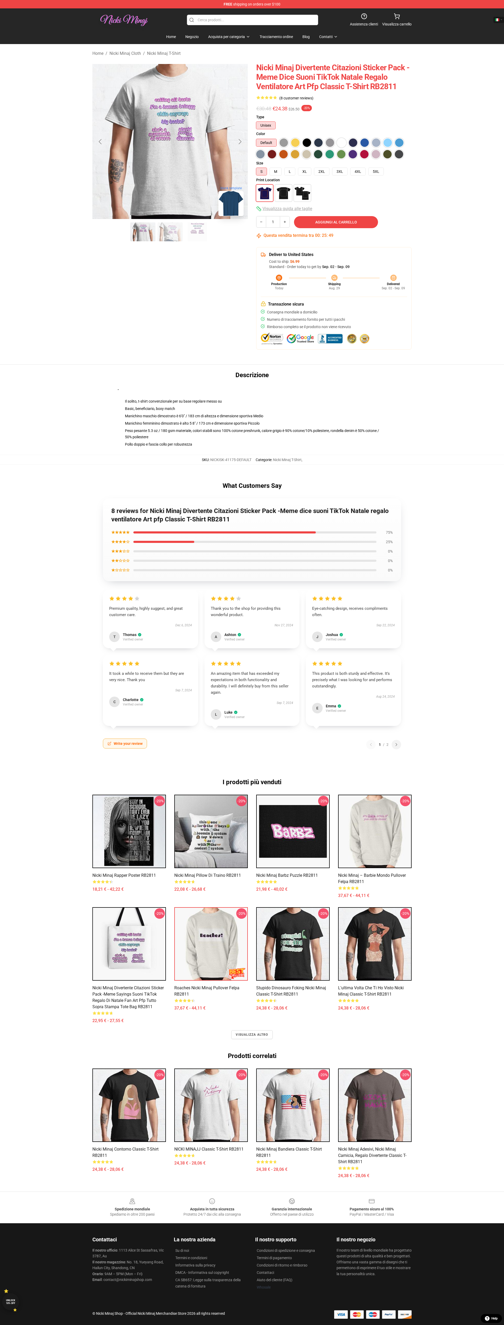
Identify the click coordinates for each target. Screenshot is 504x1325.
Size (259, 163)
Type (260, 117)
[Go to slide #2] (170, 231)
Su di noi (182, 1250)
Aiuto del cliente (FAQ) (274, 1280)
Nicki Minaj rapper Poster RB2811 (124, 875)
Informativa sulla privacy (195, 1265)
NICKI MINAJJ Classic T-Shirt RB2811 (209, 1149)
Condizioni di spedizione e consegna (286, 1250)
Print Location (268, 180)
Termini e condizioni (191, 1258)
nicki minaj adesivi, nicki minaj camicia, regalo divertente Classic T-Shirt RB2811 (372, 1155)
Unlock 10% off (10, 1302)
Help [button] (494, 1318)
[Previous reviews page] (371, 744)
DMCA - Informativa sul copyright (202, 1272)
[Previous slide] (100, 141)
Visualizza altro (252, 1035)
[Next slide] (239, 141)
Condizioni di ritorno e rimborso (282, 1265)
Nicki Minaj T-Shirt (164, 53)
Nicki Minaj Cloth (125, 53)
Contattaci (265, 1272)
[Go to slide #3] (197, 231)
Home (97, 53)
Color (260, 134)
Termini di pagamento (274, 1258)
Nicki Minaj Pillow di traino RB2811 (207, 875)
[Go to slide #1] (142, 231)
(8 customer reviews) (296, 98)
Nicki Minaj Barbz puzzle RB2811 (287, 875)
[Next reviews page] (396, 744)
